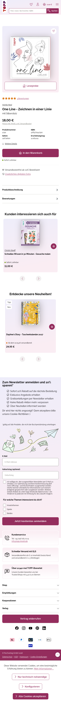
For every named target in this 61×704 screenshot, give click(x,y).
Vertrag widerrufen (30, 618)
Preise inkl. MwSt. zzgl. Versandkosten (17, 124)
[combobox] (28, 10)
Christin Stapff (10, 250)
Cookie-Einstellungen (38, 657)
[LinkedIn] (44, 628)
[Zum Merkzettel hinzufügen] (53, 31)
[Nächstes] (38, 278)
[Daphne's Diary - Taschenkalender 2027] (30, 313)
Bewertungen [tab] (8, 198)
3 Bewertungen (23, 99)
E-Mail (4, 456)
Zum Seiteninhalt (11, 3)
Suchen (54, 11)
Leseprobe (32, 86)
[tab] (30, 189)
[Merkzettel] (31, 4)
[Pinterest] (37, 628)
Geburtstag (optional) (11, 469)
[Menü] (57, 4)
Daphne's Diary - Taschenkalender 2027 (24, 334)
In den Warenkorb (32, 153)
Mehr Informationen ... (44, 669)
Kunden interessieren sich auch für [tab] (30, 214)
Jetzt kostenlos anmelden (31, 521)
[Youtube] (30, 628)
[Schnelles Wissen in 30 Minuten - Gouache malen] (30, 233)
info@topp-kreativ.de (20, 541)
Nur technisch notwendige (32, 677)
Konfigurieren (32, 686)
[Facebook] (17, 628)
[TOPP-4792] (30, 57)
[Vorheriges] (22, 278)
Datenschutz (7, 657)
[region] (30, 59)
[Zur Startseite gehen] (4, 6)
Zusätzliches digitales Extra (18, 174)
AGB (16, 657)
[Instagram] (23, 628)
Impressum (24, 657)
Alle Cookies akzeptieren (32, 696)
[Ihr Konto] (37, 4)
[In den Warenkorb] (53, 246)
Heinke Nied (7, 105)
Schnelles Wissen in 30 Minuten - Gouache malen (27, 254)
